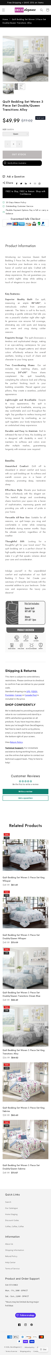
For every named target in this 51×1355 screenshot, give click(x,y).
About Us (9, 1244)
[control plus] (19, 144)
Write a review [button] (25, 791)
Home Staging (11, 1214)
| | (21, 1347)
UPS (28, 691)
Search (8, 1202)
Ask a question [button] (25, 798)
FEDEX (34, 691)
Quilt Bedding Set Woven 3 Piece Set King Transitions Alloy (24, 1052)
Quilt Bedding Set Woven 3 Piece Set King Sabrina (24, 1109)
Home (5, 19)
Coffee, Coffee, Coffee (14, 1226)
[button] (3, 10)
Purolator (9, 695)
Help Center (10, 1262)
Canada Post (31, 695)
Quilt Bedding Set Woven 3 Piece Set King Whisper (24, 879)
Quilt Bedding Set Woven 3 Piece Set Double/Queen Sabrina (21, 1167)
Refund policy (29, 1347)
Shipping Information (14, 1250)
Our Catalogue (11, 1208)
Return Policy (16, 742)
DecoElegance (15, 1347)
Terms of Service (12, 1268)
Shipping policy (25, 1351)
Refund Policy (11, 1256)
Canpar (18, 695)
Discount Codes (12, 1220)
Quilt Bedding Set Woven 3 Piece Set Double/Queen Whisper (21, 937)
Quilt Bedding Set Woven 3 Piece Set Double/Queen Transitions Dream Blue (21, 994)
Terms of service (11, 1351)
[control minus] (7, 144)
